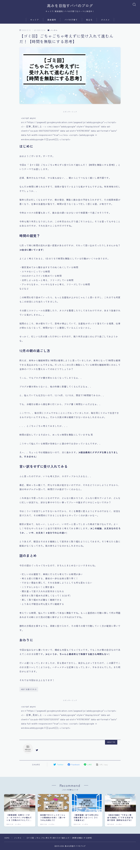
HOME (6, 838)
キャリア (34, 19)
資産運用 (51, 19)
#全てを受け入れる (29, 689)
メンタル (53, 30)
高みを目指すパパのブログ (70, 6)
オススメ (105, 19)
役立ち (89, 19)
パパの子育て (71, 19)
